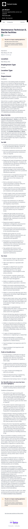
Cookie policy (17, 526)
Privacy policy (11, 526)
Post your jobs (6, 15)
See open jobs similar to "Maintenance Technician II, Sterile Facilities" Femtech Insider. (14, 45)
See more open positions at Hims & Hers (14, 513)
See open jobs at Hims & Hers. (11, 41)
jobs (4, 22)
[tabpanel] (14, 287)
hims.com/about (5, 106)
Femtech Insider (12, 4)
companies (10, 22)
